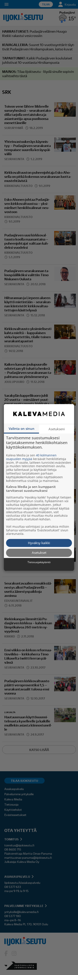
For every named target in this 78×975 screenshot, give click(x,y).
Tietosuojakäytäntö (39, 562)
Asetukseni (57, 429)
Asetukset (39, 553)
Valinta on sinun (21, 428)
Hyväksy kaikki (39, 543)
